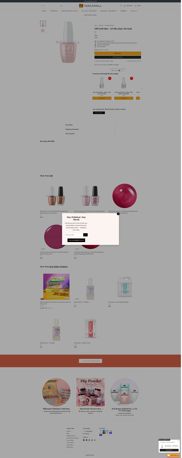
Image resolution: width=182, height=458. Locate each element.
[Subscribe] (85, 234)
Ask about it (169, 450)
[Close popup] (178, 441)
